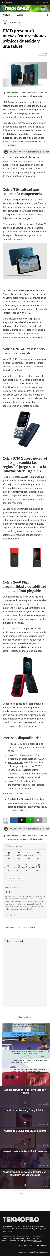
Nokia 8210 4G (15, 743)
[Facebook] (41, 2)
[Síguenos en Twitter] (7, 915)
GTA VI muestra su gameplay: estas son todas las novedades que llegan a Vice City (29, 1025)
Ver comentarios (16, 879)
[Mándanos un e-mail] (11, 915)
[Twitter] (37, 2)
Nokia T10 (13, 781)
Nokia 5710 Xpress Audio (20, 755)
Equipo (36, 1245)
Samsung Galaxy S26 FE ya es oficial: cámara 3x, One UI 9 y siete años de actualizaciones (30, 1052)
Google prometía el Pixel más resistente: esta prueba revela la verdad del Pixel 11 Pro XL (29, 1061)
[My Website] (15, 915)
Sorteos (19, 1245)
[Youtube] (44, 2)
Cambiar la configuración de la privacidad (32, 1252)
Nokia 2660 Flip (15, 762)
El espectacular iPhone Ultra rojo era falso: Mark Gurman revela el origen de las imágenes (28, 1070)
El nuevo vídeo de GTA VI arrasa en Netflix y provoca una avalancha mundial (29, 1043)
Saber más (37, 96)
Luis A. (45, 53)
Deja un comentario (25, 927)
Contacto (44, 1245)
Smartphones (14, 22)
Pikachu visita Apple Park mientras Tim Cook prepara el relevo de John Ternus (29, 1034)
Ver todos (23, 1193)
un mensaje (37, 1241)
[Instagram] (47, 2)
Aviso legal (28, 1245)
